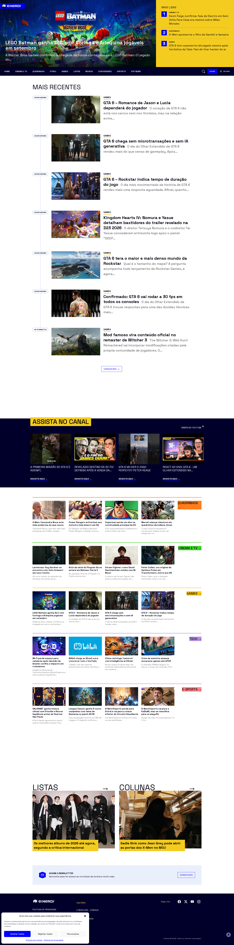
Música (89, 71)
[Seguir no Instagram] (199, 901)
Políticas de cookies (34, 940)
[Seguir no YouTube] (192, 901)
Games (65, 71)
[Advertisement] (117, 395)
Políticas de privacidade (53, 940)
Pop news (136, 71)
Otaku (53, 71)
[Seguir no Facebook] (179, 901)
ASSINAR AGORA (186, 875)
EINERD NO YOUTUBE (191, 427)
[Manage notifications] (228, 935)
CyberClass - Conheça (87, 910)
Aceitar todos (17, 934)
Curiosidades (105, 71)
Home (7, 71)
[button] (85, 916)
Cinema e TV (21, 71)
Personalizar (73, 934)
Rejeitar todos (45, 934)
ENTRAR (226, 71)
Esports (121, 71)
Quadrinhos (38, 71)
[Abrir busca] (203, 71)
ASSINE (212, 71)
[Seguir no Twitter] (185, 901)
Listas (77, 71)
